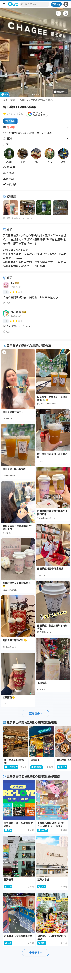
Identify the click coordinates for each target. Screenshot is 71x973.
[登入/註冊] (65, 4)
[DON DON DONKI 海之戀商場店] (52, 913)
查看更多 (34, 713)
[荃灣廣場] (19, 856)
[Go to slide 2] (34, 94)
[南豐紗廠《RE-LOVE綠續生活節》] (19, 800)
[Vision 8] (41, 741)
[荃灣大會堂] (52, 856)
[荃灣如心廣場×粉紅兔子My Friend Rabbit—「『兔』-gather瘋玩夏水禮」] (52, 800)
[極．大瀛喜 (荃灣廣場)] (15, 741)
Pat (13, 283)
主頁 (5, 100)
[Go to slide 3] (36, 94)
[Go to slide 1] (32, 94)
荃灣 (12, 100)
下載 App (56, 4)
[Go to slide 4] (38, 94)
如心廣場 (22, 100)
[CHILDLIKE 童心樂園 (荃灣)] (19, 913)
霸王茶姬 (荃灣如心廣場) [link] (41, 100)
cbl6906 (16, 312)
